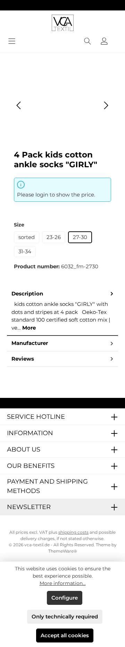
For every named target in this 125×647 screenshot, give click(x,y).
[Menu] (11, 42)
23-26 (54, 237)
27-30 (80, 237)
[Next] (106, 105)
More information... (63, 583)
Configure (64, 597)
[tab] (62, 311)
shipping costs (73, 532)
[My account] (104, 42)
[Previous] (19, 105)
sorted (26, 237)
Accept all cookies (65, 635)
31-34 (24, 251)
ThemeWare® (62, 551)
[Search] (87, 42)
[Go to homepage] (62, 22)
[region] (62, 105)
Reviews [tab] (22, 358)
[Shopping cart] (117, 39)
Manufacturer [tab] (29, 343)
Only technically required (65, 616)
